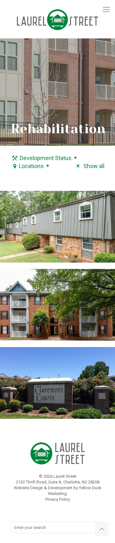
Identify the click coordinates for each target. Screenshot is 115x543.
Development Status (46, 158)
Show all (93, 166)
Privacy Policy (57, 499)
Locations (31, 166)
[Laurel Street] (57, 19)
